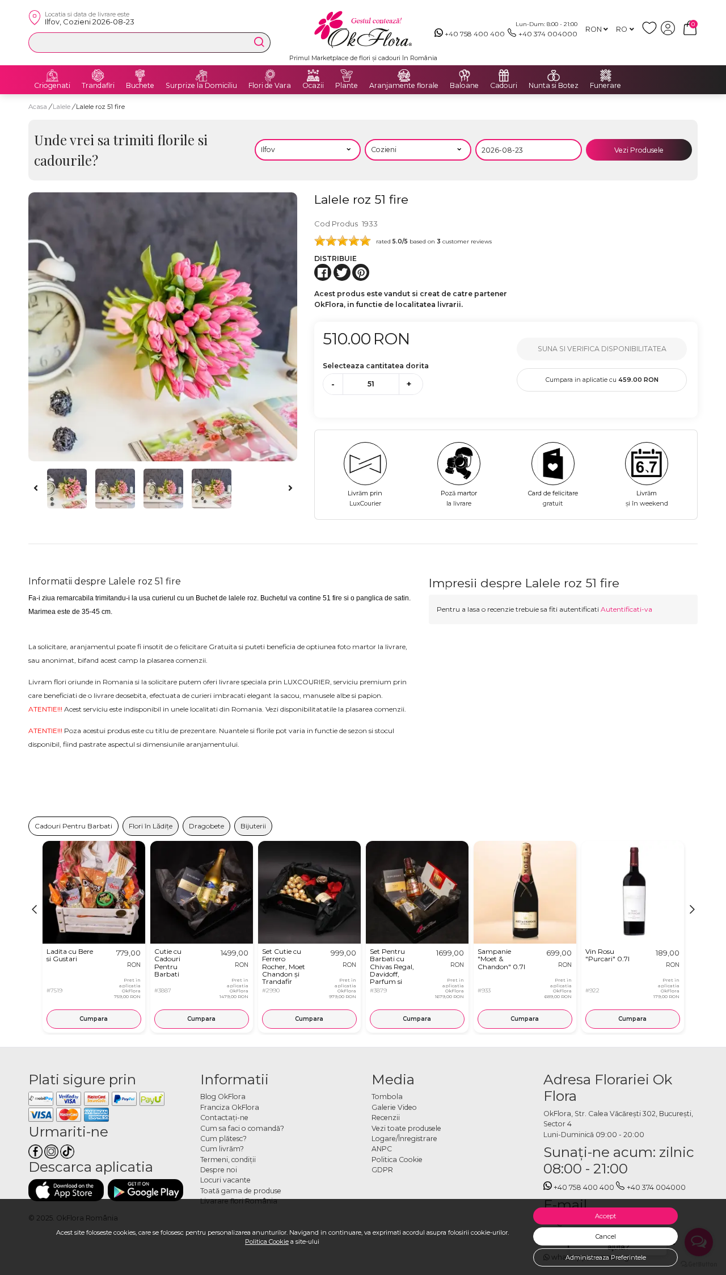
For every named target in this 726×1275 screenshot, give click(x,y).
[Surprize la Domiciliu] (201, 75)
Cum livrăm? (222, 1148)
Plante (346, 86)
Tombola (387, 1096)
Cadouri (503, 86)
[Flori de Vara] (270, 75)
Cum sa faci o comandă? (242, 1128)
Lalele (62, 107)
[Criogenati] (52, 75)
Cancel (606, 1236)
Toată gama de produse (240, 1190)
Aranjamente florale (403, 86)
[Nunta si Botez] (553, 75)
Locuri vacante (225, 1180)
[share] (322, 272)
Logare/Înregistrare (404, 1138)
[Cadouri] (503, 75)
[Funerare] (606, 75)
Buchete (140, 86)
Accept (605, 1216)
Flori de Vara (269, 86)
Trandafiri (98, 86)
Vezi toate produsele (406, 1128)
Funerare (605, 86)
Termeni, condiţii (228, 1159)
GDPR (382, 1169)
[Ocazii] (313, 75)
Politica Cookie (267, 1241)
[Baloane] (464, 75)
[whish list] (651, 32)
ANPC (382, 1148)
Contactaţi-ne (224, 1117)
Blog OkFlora (223, 1096)
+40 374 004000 (547, 34)
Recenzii (386, 1117)
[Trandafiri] (98, 75)
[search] (259, 42)
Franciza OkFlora (229, 1107)
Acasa (37, 107)
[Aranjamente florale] (404, 75)
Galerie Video (394, 1107)
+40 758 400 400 (475, 34)
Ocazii (313, 86)
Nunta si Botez (554, 86)
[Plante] (346, 75)
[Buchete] (140, 75)
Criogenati (52, 86)
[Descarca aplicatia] (66, 1190)
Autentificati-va (626, 609)
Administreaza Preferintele (605, 1257)
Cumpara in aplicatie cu (602, 380)
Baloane (464, 86)
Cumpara (93, 1018)
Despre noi (218, 1169)
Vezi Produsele (639, 150)
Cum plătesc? (223, 1138)
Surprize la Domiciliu (201, 86)
